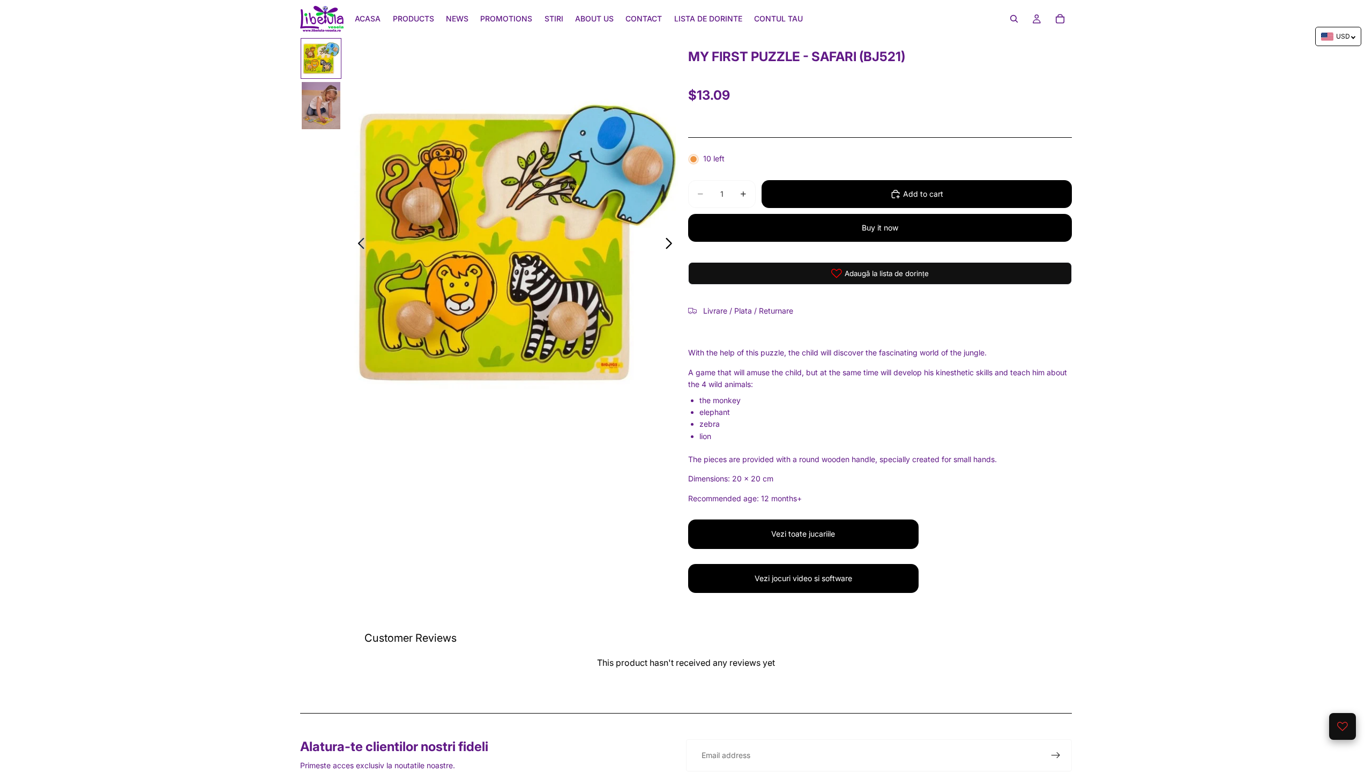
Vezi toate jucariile (803, 533)
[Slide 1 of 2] (321, 58)
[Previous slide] (358, 245)
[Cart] (1060, 19)
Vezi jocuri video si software (803, 578)
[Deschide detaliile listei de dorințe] (1342, 726)
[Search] (1014, 19)
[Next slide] (672, 245)
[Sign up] (1056, 755)
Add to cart (923, 193)
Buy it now (880, 227)
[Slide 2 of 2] (321, 105)
